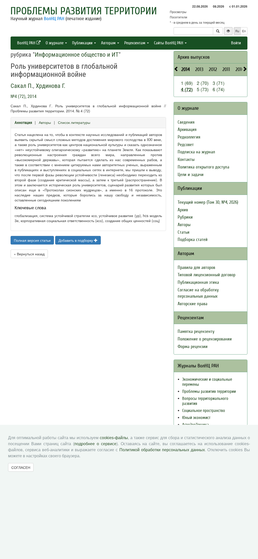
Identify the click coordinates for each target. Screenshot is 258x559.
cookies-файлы (114, 438)
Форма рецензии (193, 346)
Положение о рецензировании (205, 339)
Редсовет (186, 144)
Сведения (186, 122)
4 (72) (187, 89)
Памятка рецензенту (196, 331)
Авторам (109, 43)
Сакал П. (22, 85)
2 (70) (203, 83)
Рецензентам (135, 43)
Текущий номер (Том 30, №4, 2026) (208, 202)
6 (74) (218, 89)
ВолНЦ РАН (54, 18)
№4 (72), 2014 (24, 96)
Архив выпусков (194, 57)
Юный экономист (196, 417)
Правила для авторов (196, 267)
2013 (199, 69)
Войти (236, 43)
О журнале (55, 43)
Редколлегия (189, 137)
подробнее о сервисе (95, 444)
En (244, 31)
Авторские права (192, 303)
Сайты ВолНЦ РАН (169, 43)
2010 (240, 69)
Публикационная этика (198, 282)
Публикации (82, 43)
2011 (226, 69)
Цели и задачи (191, 174)
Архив (183, 210)
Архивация (187, 129)
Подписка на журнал (196, 152)
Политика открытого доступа (203, 167)
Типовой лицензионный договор (206, 274)
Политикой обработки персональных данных (162, 450)
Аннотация (23, 122)
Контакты (186, 159)
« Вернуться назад (29, 253)
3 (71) (218, 83)
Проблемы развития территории (83, 11)
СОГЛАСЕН (20, 467)
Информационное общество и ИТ (77, 54)
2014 (185, 69)
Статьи (183, 232)
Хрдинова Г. (50, 85)
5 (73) (203, 89)
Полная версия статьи (32, 240)
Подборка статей (193, 239)
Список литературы (74, 122)
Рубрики (185, 217)
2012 (213, 69)
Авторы (45, 122)
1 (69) (187, 83)
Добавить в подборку (76, 240)
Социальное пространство (203, 410)
